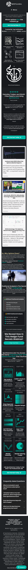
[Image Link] (14, 153)
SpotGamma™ (14, 4)
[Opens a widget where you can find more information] (21, 567)
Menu (15, 10)
